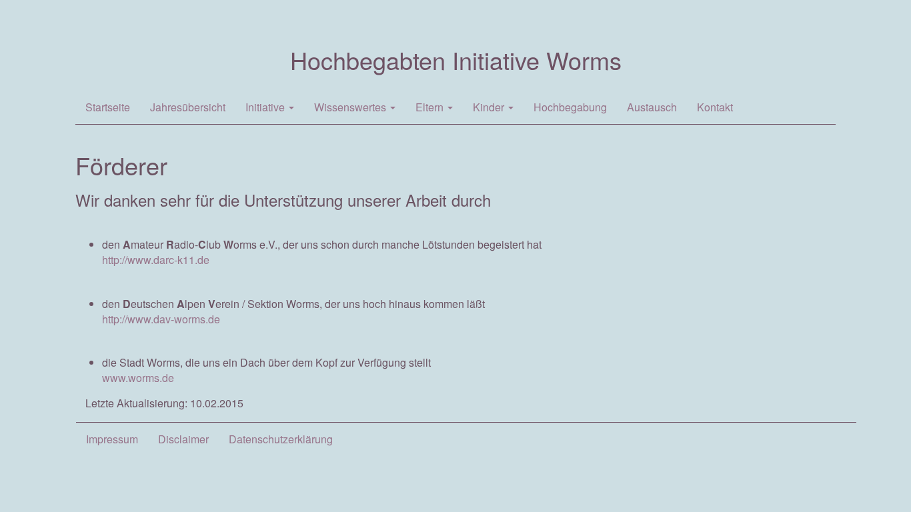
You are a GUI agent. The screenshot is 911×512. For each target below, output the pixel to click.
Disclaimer (183, 439)
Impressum (112, 439)
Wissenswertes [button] (351, 107)
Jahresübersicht (187, 107)
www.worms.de (138, 377)
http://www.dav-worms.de (161, 319)
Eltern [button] (430, 107)
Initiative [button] (266, 107)
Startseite (107, 107)
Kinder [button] (490, 107)
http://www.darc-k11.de (155, 259)
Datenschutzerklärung (281, 439)
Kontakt (715, 107)
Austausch (652, 107)
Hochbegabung (570, 107)
